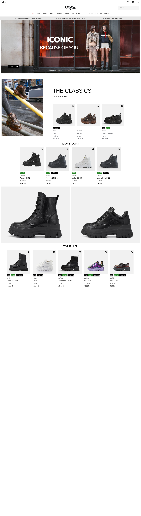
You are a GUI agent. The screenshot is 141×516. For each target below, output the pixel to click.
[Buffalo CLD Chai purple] (96, 262)
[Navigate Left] (3, 269)
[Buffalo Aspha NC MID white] (83, 159)
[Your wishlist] (133, 2)
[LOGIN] (128, 2)
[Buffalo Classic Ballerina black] (113, 115)
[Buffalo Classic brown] (88, 115)
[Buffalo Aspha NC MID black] (32, 159)
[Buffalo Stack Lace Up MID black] (18, 262)
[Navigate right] (138, 269)
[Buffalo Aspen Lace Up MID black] (70, 262)
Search (125, 8)
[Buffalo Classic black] (64, 115)
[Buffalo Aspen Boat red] (122, 262)
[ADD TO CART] (73, 106)
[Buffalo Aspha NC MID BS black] (57, 159)
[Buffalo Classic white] (44, 262)
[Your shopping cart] (138, 2)
